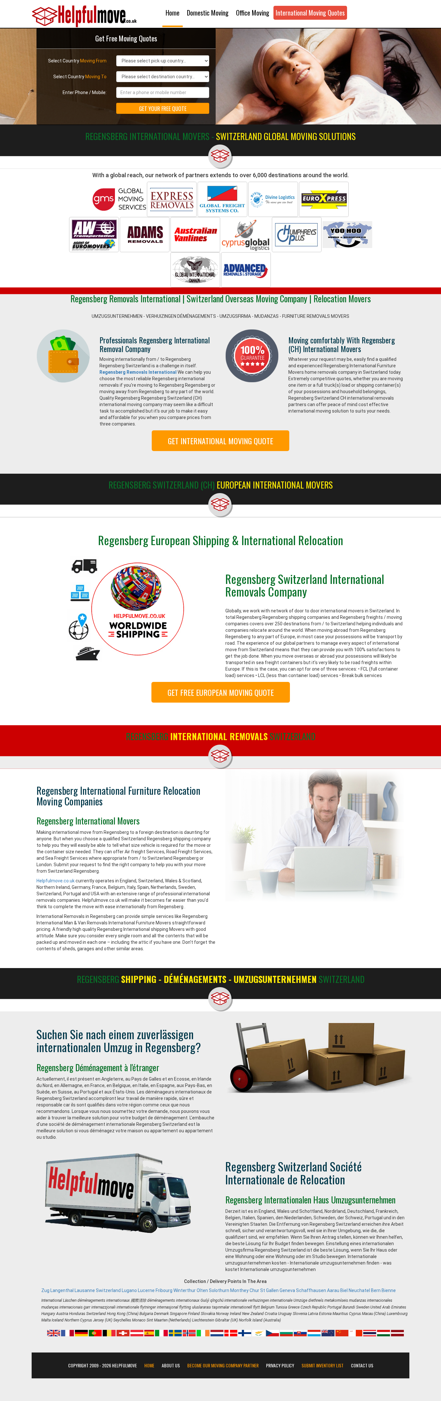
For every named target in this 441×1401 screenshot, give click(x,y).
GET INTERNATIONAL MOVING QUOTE (220, 441)
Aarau (333, 1290)
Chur (254, 1290)
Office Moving (252, 12)
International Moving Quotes (310, 12)
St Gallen (269, 1290)
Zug (45, 1290)
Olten (202, 1290)
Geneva (287, 1290)
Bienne (389, 1290)
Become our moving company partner (223, 1365)
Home (172, 12)
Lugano (129, 1290)
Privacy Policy (280, 1365)
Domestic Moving (208, 12)
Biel (344, 1290)
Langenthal (62, 1290)
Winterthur (184, 1290)
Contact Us (362, 1365)
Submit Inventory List (323, 1365)
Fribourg (164, 1290)
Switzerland (108, 1290)
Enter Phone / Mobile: (85, 92)
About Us (171, 1365)
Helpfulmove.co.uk (55, 880)
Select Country (77, 60)
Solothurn (219, 1290)
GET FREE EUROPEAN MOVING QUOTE (221, 692)
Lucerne (146, 1290)
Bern (376, 1290)
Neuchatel (359, 1290)
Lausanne (85, 1290)
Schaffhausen (311, 1290)
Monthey (239, 1290)
